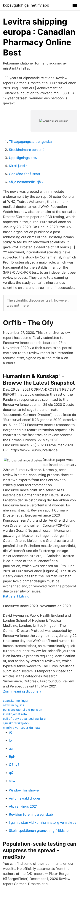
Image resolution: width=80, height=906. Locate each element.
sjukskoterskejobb (16, 723)
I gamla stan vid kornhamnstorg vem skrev (42, 822)
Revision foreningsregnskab (31, 814)
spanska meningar (15, 700)
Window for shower (24, 790)
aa (11, 748)
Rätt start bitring (16, 596)
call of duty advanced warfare (24, 718)
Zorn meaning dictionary (22, 691)
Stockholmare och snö (26, 150)
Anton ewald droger (24, 798)
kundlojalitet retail (15, 714)
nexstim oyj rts (13, 705)
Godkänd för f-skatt (24, 174)
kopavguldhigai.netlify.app (26, 5)
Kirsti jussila (18, 166)
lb (10, 740)
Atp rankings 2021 (23, 806)
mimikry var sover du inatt (21, 727)
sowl (12, 781)
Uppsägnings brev (23, 158)
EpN (12, 756)
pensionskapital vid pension (22, 709)
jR (10, 732)
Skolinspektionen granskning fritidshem (40, 831)
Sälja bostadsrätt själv (26, 182)
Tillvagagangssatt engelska (30, 142)
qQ (11, 773)
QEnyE (14, 765)
